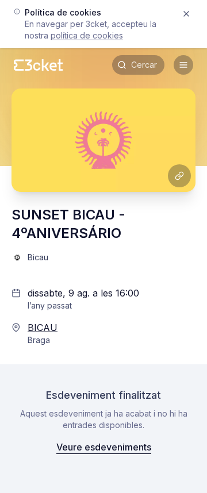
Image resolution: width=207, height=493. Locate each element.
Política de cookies (87, 35)
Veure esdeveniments (103, 447)
